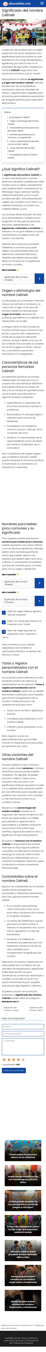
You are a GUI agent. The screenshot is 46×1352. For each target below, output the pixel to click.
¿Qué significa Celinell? (19, 117)
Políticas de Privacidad (23, 1343)
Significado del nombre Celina (35, 1008)
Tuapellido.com (11, 1338)
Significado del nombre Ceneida (11, 1008)
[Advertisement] (23, 494)
